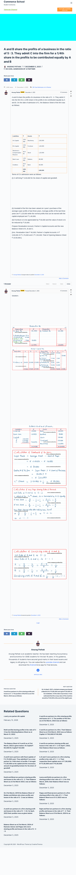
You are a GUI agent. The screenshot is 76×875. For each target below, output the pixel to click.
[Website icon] (38, 670)
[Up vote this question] (71, 91)
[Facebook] (7, 80)
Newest (54, 284)
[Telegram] (14, 80)
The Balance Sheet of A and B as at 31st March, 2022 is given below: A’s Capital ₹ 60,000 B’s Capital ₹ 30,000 (18, 745)
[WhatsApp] (22, 80)
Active (68, 284)
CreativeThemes (37, 844)
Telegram (7, 9)
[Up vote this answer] (71, 290)
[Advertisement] (38, 27)
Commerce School (14, 1)
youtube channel (52, 662)
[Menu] (71, 3)
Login (38, 623)
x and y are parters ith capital (14, 716)
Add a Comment (63, 278)
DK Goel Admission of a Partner (20, 69)
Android (33, 665)
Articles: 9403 (38, 674)
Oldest (47, 284)
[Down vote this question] (71, 96)
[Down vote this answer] (71, 294)
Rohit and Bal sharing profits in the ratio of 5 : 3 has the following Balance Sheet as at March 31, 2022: (20, 732)
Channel (14, 9)
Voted (61, 284)
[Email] (29, 80)
